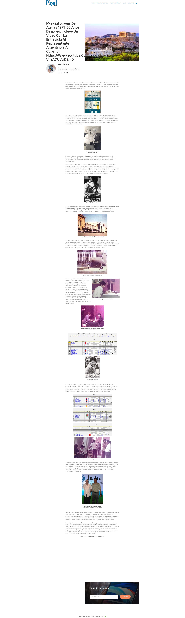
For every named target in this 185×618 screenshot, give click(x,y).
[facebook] (59, 72)
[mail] (67, 72)
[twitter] (61, 72)
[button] (136, 3)
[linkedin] (64, 72)
